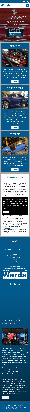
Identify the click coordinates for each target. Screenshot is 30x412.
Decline (13, 212)
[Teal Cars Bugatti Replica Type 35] (15, 345)
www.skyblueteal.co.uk (10, 381)
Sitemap (22, 408)
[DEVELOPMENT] (15, 108)
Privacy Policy (11, 205)
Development (18, 407)
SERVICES (15, 46)
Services (10, 407)
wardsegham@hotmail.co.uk (17, 268)
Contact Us (7, 228)
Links (24, 407)
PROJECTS (15, 134)
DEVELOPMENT (15, 88)
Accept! (6, 212)
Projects (8, 408)
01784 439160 (16, 224)
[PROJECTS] (15, 154)
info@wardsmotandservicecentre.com (18, 270)
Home (5, 407)
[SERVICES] (15, 66)
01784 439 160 (16, 266)
